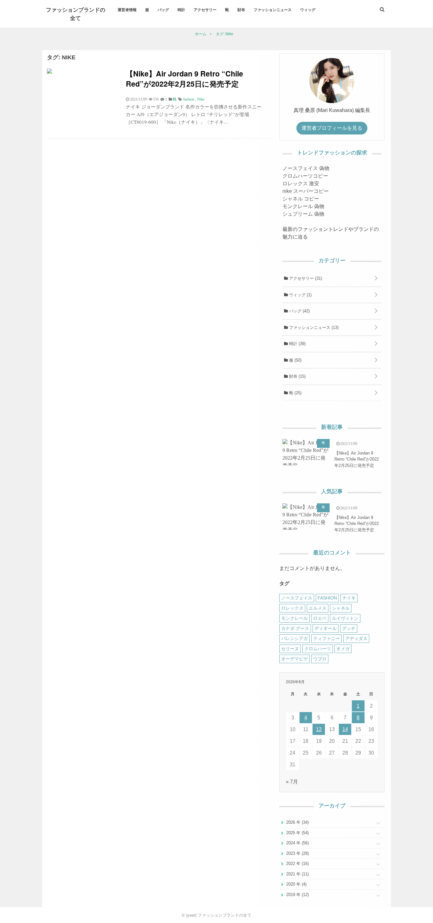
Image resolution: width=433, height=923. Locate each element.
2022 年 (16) (297, 863)
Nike (200, 99)
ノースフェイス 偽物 (305, 168)
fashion (188, 99)
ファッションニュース (273, 9)
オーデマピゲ (294, 658)
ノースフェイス (296, 597)
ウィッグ (307, 9)
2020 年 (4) (296, 884)
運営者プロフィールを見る (331, 128)
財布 (241, 9)
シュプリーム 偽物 (303, 214)
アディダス (356, 638)
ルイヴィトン (345, 618)
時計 (181, 9)
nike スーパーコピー (305, 191)
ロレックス (292, 608)
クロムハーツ (317, 648)
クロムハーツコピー (305, 176)
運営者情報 (127, 9)
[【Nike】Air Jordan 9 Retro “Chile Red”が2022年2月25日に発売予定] (49, 72)
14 (345, 729)
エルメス (317, 608)
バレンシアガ (294, 638)
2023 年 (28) (297, 853)
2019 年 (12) (297, 894)
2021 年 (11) (297, 874)
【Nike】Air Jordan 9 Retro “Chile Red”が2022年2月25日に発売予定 (184, 78)
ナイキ (349, 597)
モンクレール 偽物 (303, 206)
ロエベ (319, 618)
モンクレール (294, 618)
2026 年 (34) (297, 822)
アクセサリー (205, 9)
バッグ (163, 9)
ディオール (325, 628)
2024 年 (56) (297, 843)
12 (319, 729)
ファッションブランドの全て (75, 14)
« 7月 (292, 781)
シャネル (341, 608)
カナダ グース (295, 628)
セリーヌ (290, 648)
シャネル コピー (300, 198)
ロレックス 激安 (300, 183)
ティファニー (326, 638)
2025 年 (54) (297, 832)
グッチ (348, 628)
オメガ (343, 648)
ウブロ (319, 658)
